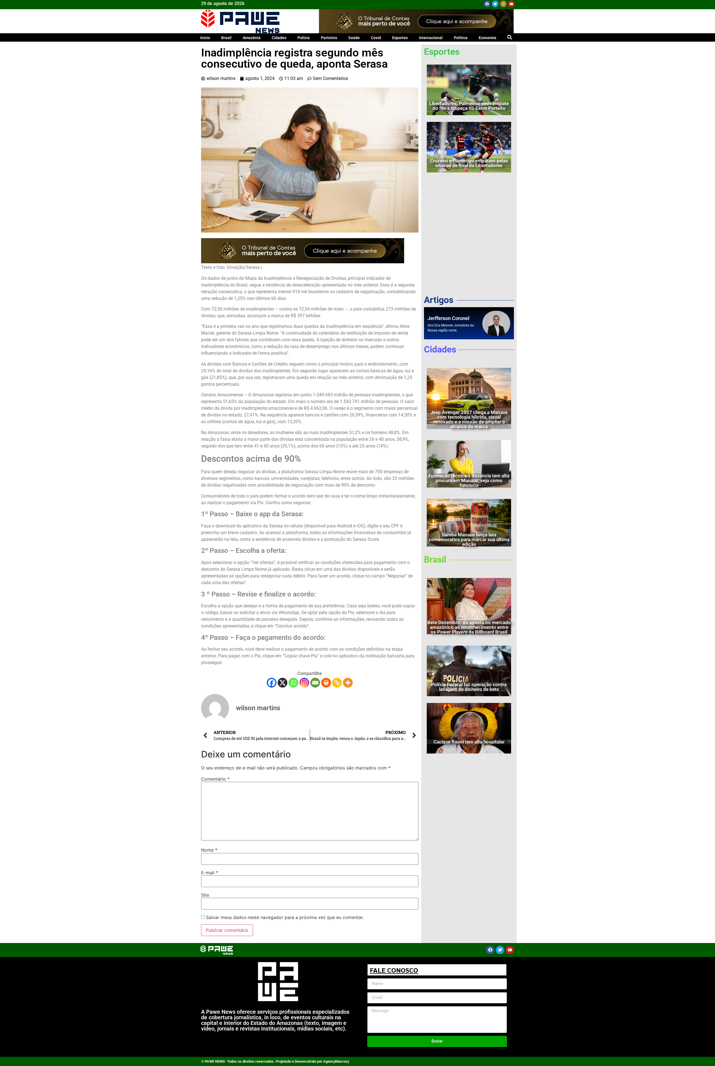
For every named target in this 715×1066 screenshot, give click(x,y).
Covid (376, 37)
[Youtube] (511, 4)
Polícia (303, 37)
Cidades (279, 37)
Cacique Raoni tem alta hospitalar (469, 742)
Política (461, 37)
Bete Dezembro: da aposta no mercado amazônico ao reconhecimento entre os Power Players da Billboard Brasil (469, 627)
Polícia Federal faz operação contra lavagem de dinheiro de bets (469, 687)
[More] (348, 683)
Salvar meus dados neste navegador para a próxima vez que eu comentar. (285, 917)
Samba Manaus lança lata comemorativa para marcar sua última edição (469, 539)
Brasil (226, 37)
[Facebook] (487, 4)
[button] (509, 37)
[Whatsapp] (293, 683)
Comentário (215, 779)
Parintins (329, 37)
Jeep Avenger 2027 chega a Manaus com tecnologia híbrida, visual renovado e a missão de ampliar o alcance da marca (469, 419)
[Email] (315, 683)
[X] (282, 683)
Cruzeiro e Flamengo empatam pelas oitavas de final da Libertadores (469, 163)
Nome (209, 850)
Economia (487, 37)
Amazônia (252, 37)
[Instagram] (503, 4)
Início (205, 37)
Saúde (354, 37)
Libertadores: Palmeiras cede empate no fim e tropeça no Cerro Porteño (469, 106)
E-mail (209, 872)
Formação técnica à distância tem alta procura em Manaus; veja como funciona (468, 480)
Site (205, 895)
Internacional (431, 37)
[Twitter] (495, 4)
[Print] (326, 683)
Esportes (400, 37)
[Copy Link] (337, 683)
